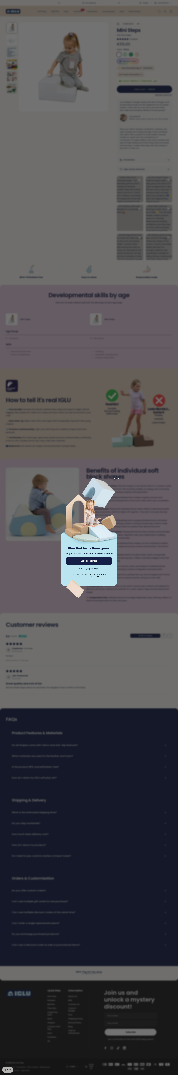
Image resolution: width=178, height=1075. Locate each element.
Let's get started (89, 561)
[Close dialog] (116, 478)
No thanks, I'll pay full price (89, 569)
